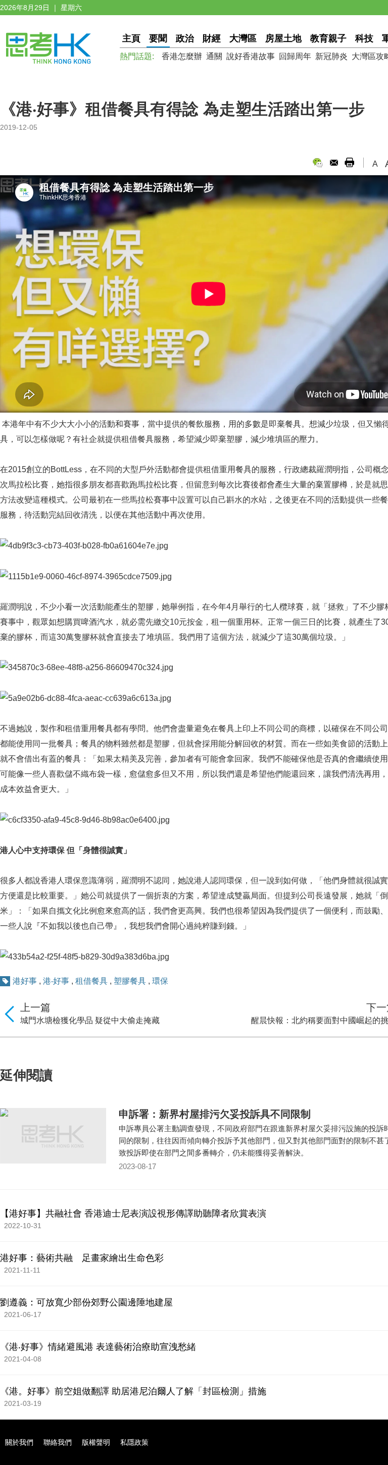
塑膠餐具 (130, 981)
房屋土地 (283, 38)
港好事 (25, 981)
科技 (364, 38)
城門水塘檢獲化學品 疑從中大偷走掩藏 (90, 1020)
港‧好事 (56, 981)
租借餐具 (91, 981)
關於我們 (19, 1442)
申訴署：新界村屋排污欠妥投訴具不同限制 (215, 1114)
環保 (160, 981)
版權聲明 (96, 1442)
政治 (185, 38)
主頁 (131, 38)
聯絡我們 (57, 1442)
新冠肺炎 (331, 56)
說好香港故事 (250, 56)
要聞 (158, 38)
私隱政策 (134, 1442)
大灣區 (243, 38)
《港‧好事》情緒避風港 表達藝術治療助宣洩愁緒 (98, 1347)
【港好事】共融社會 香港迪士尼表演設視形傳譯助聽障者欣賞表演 (133, 1213)
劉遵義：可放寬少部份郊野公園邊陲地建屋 (86, 1302)
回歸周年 (295, 56)
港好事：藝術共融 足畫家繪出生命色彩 (82, 1258)
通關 (214, 56)
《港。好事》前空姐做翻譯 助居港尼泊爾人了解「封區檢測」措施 (133, 1391)
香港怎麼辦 (182, 56)
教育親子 (328, 38)
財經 (212, 38)
